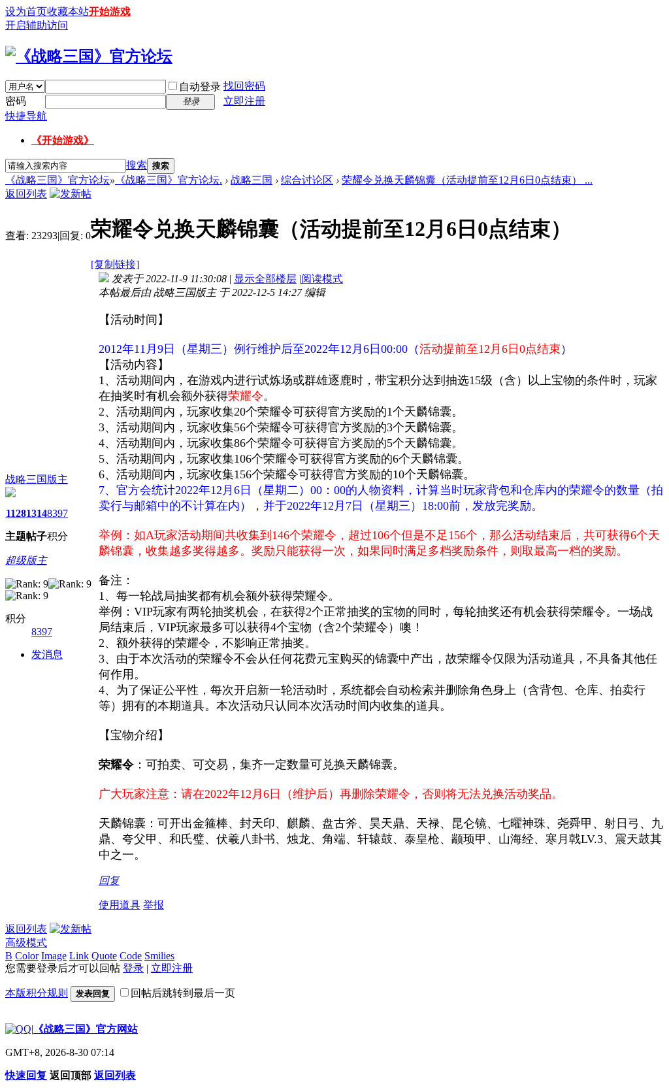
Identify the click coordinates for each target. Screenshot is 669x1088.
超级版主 (26, 560)
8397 (57, 513)
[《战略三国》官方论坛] (88, 56)
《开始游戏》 (62, 140)
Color (27, 955)
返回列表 (26, 193)
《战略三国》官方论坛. (168, 180)
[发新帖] (70, 193)
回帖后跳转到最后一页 (183, 992)
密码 (15, 101)
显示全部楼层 (265, 278)
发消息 (47, 654)
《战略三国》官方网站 (85, 1028)
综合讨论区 (307, 180)
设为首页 (26, 11)
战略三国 (251, 180)
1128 (16, 513)
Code (131, 955)
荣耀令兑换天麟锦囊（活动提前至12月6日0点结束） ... (467, 180)
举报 (153, 904)
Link (79, 955)
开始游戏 (110, 11)
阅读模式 (322, 278)
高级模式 (26, 942)
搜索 (136, 165)
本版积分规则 (36, 992)
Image (54, 955)
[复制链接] (115, 264)
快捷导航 (26, 116)
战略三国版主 (36, 479)
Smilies (159, 955)
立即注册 (244, 101)
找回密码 (244, 85)
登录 (133, 968)
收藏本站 (68, 11)
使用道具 (119, 904)
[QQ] (18, 1028)
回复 (109, 880)
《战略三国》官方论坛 (57, 180)
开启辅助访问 (36, 25)
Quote (104, 955)
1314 (36, 513)
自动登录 (200, 86)
